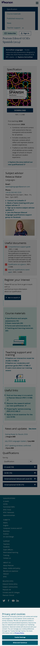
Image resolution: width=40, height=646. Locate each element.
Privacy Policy (19, 633)
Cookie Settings (20, 637)
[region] (20, 627)
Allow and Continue (20, 643)
